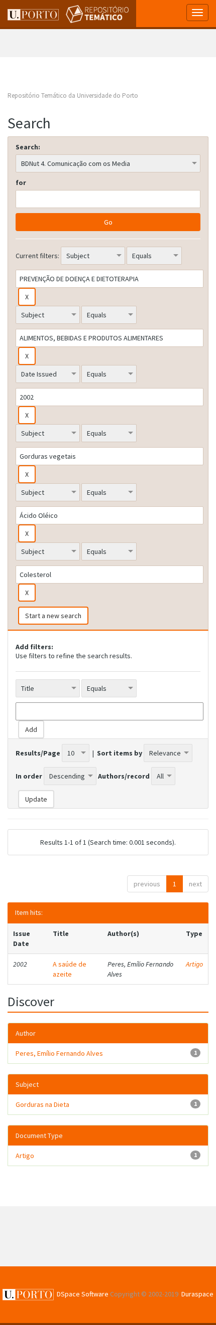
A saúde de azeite (69, 969)
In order (29, 776)
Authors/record (124, 776)
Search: (28, 146)
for (21, 182)
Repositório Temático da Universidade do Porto (73, 95)
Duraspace (197, 1293)
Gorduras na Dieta (42, 1104)
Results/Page (38, 753)
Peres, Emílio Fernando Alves (59, 1053)
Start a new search (53, 615)
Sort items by (119, 753)
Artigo (194, 964)
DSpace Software (83, 1293)
